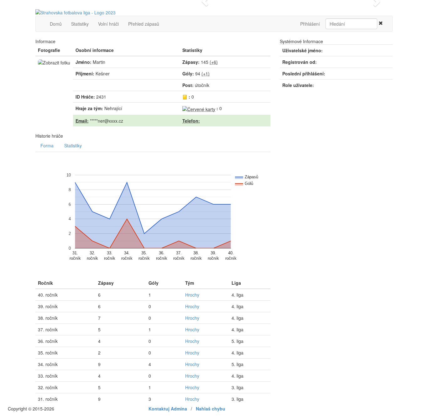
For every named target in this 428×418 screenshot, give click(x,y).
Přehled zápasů (143, 24)
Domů (56, 24)
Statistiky (80, 24)
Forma (47, 145)
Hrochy (192, 295)
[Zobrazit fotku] (54, 62)
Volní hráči (108, 24)
